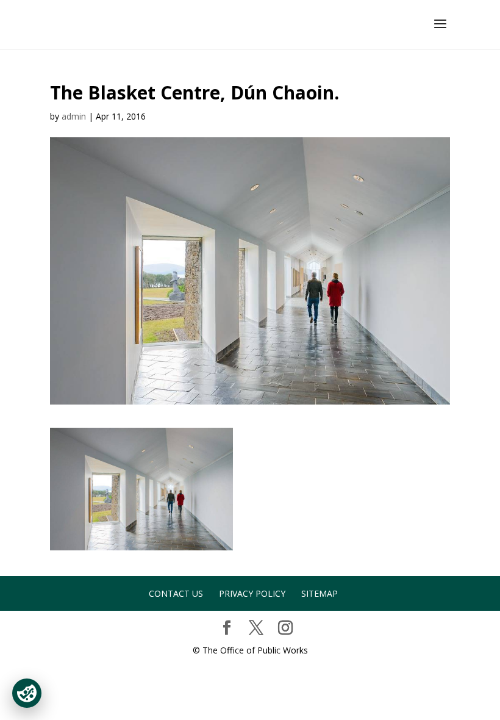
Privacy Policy (252, 593)
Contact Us (176, 593)
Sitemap (319, 593)
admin (74, 116)
